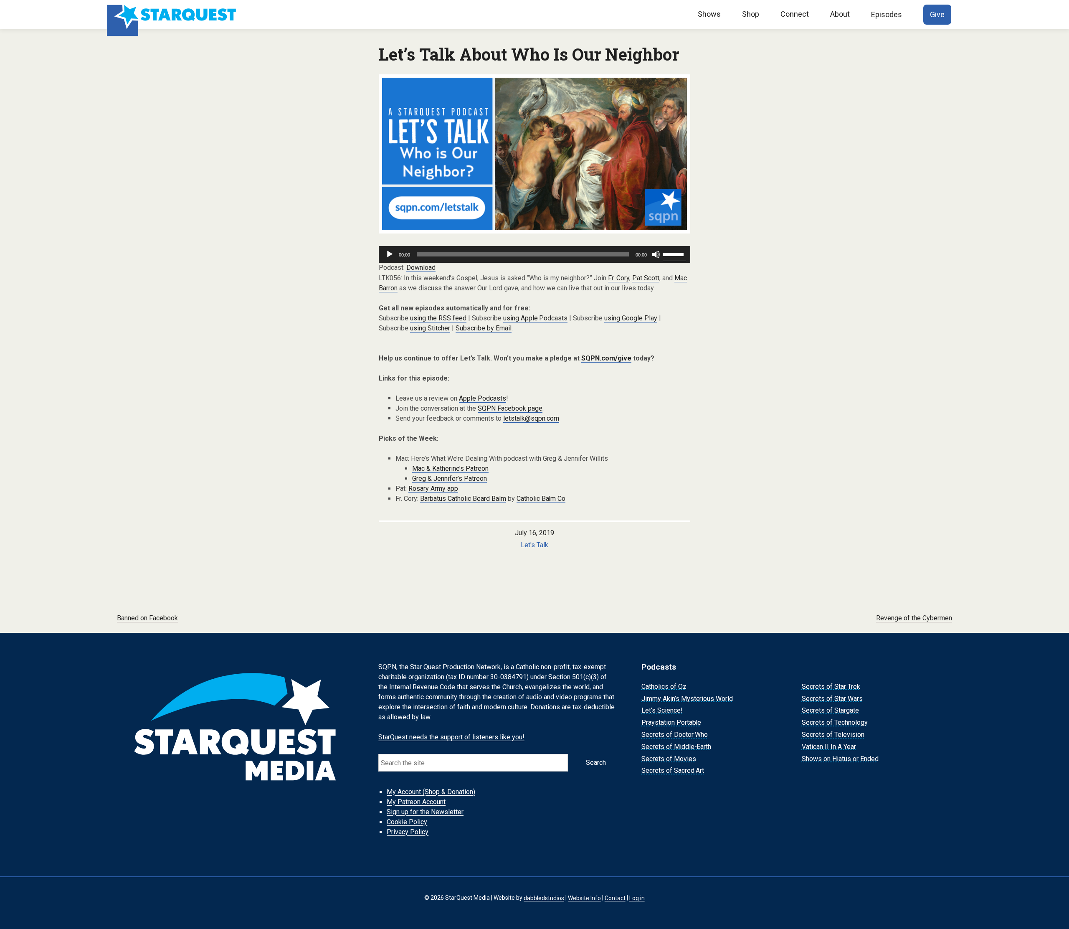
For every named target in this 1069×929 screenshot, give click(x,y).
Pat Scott (645, 278)
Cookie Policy (407, 822)
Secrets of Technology (835, 722)
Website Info (584, 897)
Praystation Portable (671, 722)
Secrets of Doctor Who (674, 735)
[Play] (389, 254)
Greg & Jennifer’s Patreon (449, 478)
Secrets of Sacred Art (672, 771)
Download (421, 268)
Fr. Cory (618, 278)
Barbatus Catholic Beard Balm (463, 499)
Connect (794, 14)
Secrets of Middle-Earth (676, 747)
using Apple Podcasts (535, 318)
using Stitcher (430, 328)
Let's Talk (534, 545)
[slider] (674, 253)
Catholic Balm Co (541, 499)
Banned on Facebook (147, 618)
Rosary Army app (433, 488)
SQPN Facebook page (510, 408)
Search (596, 763)
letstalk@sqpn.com (531, 418)
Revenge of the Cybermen (914, 618)
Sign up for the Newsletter (425, 812)
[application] (534, 254)
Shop (750, 14)
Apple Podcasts (482, 398)
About (840, 14)
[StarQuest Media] (172, 14)
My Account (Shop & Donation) (431, 792)
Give (937, 14)
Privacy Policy (407, 832)
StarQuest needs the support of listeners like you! (451, 737)
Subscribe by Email (484, 328)
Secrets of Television (833, 735)
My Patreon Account (416, 802)
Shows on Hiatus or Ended (840, 759)
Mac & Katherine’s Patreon (450, 468)
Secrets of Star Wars (832, 699)
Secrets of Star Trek (831, 686)
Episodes (886, 14)
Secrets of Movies (668, 759)
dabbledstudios (544, 897)
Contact (615, 897)
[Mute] (656, 254)
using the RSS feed (438, 318)
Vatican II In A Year (829, 747)
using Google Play (630, 318)
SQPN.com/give (606, 358)
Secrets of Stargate (830, 711)
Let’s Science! (662, 711)
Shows (709, 14)
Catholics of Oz (663, 686)
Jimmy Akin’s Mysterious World (687, 699)
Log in (637, 897)
